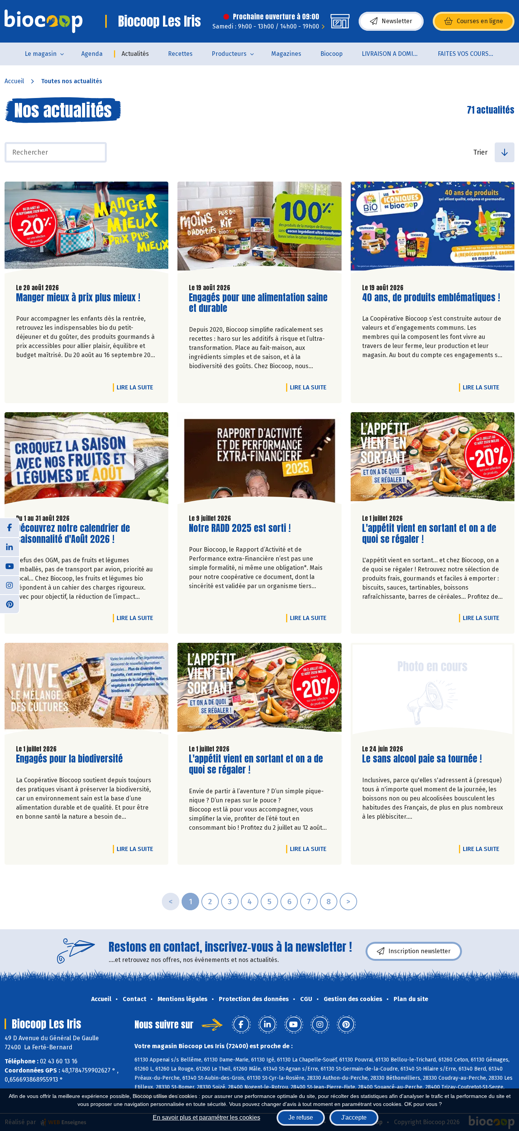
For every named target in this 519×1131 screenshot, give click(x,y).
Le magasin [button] (41, 53)
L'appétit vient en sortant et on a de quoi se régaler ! (429, 534)
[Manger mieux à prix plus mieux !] (86, 229)
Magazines (286, 53)
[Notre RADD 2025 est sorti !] (259, 460)
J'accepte (354, 1117)
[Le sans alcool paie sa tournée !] (432, 691)
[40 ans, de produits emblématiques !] (432, 229)
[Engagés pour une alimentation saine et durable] (259, 229)
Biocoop (331, 53)
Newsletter (396, 21)
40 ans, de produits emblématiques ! (431, 297)
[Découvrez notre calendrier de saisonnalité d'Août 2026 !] (86, 460)
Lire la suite (137, 387)
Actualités (135, 53)
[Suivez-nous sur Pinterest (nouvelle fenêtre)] (9, 603)
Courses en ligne (480, 21)
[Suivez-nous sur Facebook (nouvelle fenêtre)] (9, 527)
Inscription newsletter (419, 951)
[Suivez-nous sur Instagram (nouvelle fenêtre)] (9, 584)
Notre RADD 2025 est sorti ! (240, 528)
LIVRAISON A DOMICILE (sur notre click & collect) (395, 53)
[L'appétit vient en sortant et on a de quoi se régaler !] (432, 460)
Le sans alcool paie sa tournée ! (422, 758)
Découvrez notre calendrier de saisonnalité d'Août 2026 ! (73, 534)
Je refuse (300, 1117)
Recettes (180, 53)
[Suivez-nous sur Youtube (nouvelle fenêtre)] (9, 565)
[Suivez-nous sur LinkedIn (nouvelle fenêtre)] (9, 546)
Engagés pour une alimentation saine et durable (258, 303)
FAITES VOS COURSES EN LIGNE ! (471, 53)
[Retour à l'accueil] (43, 21)
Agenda (92, 53)
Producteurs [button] (229, 53)
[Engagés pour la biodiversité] (86, 691)
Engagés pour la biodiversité (69, 758)
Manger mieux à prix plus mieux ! (78, 297)
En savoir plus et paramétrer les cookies (206, 1117)
